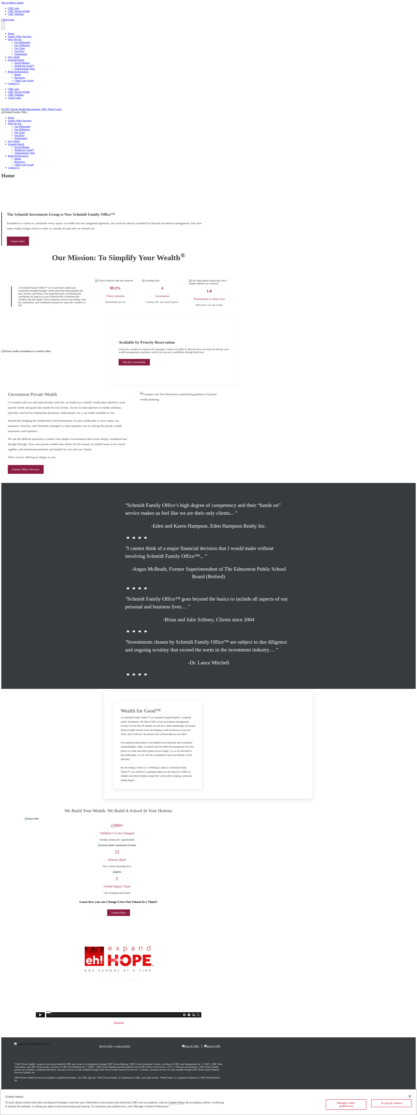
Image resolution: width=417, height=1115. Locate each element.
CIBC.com (13, 8)
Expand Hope (118, 912)
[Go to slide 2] (139, 538)
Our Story (19, 51)
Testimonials (20, 54)
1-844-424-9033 (122, 1046)
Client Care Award (24, 80)
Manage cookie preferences (346, 1104)
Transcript (119, 1022)
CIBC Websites (16, 14)
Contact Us (13, 83)
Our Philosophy (22, 42)
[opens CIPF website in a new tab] (212, 1046)
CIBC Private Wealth (19, 11)
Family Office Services (19, 36)
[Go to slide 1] (134, 538)
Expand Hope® (16, 60)
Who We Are (15, 39)
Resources (19, 77)
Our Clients (14, 57)
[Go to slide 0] (128, 538)
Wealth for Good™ (24, 65)
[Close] (410, 1096)
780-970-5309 (105, 1046)
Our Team (19, 48)
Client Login (7, 19)
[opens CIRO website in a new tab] (190, 1046)
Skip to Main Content (12, 2)
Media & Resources (18, 71)
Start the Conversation (134, 362)
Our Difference (22, 45)
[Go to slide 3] (145, 538)
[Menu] (3, 25)
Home (11, 33)
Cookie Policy (176, 1102)
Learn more (18, 241)
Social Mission (21, 63)
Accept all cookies (391, 1103)
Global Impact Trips (24, 68)
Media (17, 74)
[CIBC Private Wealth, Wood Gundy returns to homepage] (31, 109)
